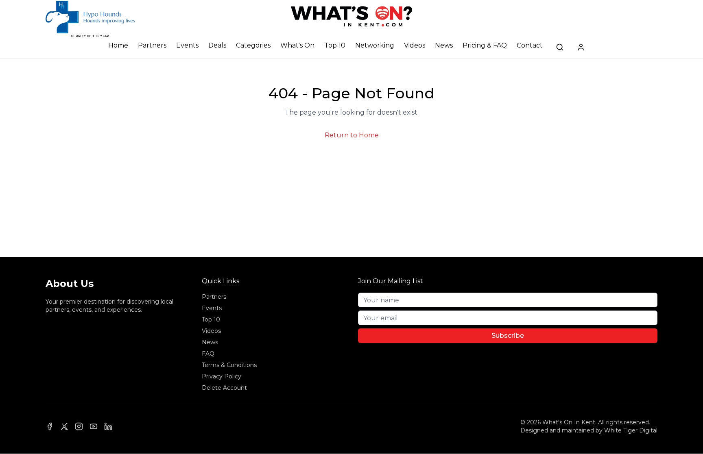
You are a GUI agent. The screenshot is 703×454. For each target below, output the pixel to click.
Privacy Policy (221, 376)
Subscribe (507, 335)
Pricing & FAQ (485, 45)
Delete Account (224, 387)
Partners (152, 45)
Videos (414, 45)
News (444, 45)
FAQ (208, 353)
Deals (217, 45)
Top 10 (334, 45)
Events (187, 45)
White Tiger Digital (630, 430)
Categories (253, 45)
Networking (374, 45)
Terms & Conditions (229, 365)
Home (118, 45)
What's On (297, 45)
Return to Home (352, 135)
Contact (530, 45)
